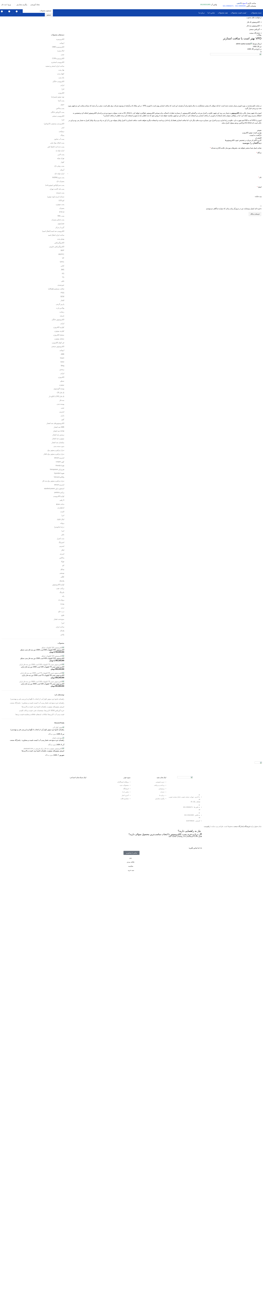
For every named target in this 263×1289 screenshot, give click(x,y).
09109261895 (205, 4)
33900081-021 (240, 6)
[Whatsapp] (199, 841)
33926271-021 (228, 6)
